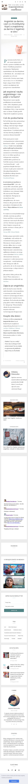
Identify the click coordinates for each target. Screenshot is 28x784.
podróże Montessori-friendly (12, 632)
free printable (12, 627)
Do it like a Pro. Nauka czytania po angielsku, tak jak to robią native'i (14, 448)
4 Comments (8, 360)
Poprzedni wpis (14, 426)
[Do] (14, 437)
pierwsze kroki (17, 630)
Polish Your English (9, 635)
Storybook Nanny (8, 178)
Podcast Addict (18, 254)
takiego (5, 146)
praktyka (14, 18)
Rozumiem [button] (14, 781)
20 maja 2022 (13, 660)
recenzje (6, 638)
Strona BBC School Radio (11, 232)
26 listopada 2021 (14, 668)
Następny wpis (14, 400)
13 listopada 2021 (14, 681)
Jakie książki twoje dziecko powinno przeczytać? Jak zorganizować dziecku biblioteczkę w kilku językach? (17, 676)
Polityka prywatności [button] (7, 777)
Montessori (7, 630)
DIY (5, 627)
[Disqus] (14, 478)
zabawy (20, 638)
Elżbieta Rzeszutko (8, 34)
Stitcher (5, 281)
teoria (13, 638)
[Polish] (14, 409)
